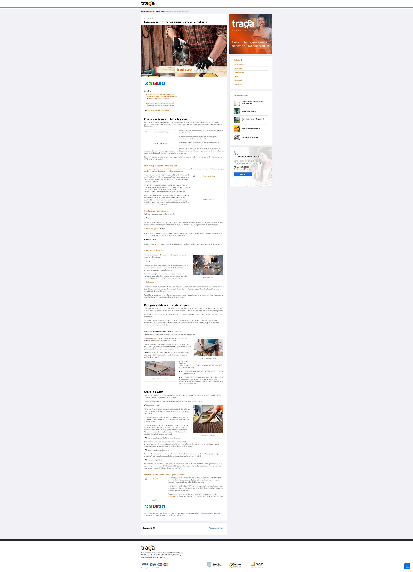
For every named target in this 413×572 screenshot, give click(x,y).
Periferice (236, 76)
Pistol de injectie (152, 228)
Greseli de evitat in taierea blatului (161, 105)
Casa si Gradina (238, 68)
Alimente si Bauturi (239, 64)
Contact (243, 174)
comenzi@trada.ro (244, 169)
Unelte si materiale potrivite (158, 98)
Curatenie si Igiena (239, 72)
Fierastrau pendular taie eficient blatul (162, 96)
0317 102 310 (244, 167)
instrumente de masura (154, 250)
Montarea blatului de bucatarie (157, 110)
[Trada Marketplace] (250, 34)
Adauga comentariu (216, 528)
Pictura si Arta (238, 80)
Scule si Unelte (238, 84)
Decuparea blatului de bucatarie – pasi (160, 103)
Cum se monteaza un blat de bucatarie (160, 94)
